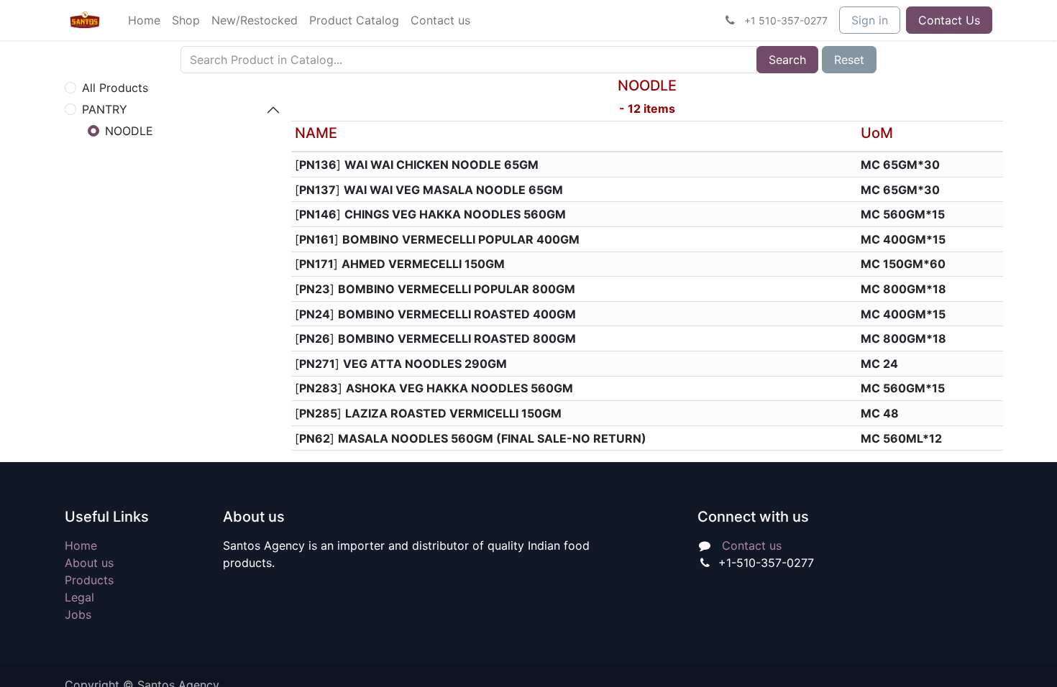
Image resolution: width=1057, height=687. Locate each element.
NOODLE (129, 131)
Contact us (752, 545)
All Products (115, 87)
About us (89, 562)
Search (787, 59)
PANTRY (104, 109)
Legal (79, 597)
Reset (849, 59)
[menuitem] (144, 20)
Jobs (78, 614)
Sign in (869, 20)
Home (81, 545)
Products (89, 580)
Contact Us (949, 20)
